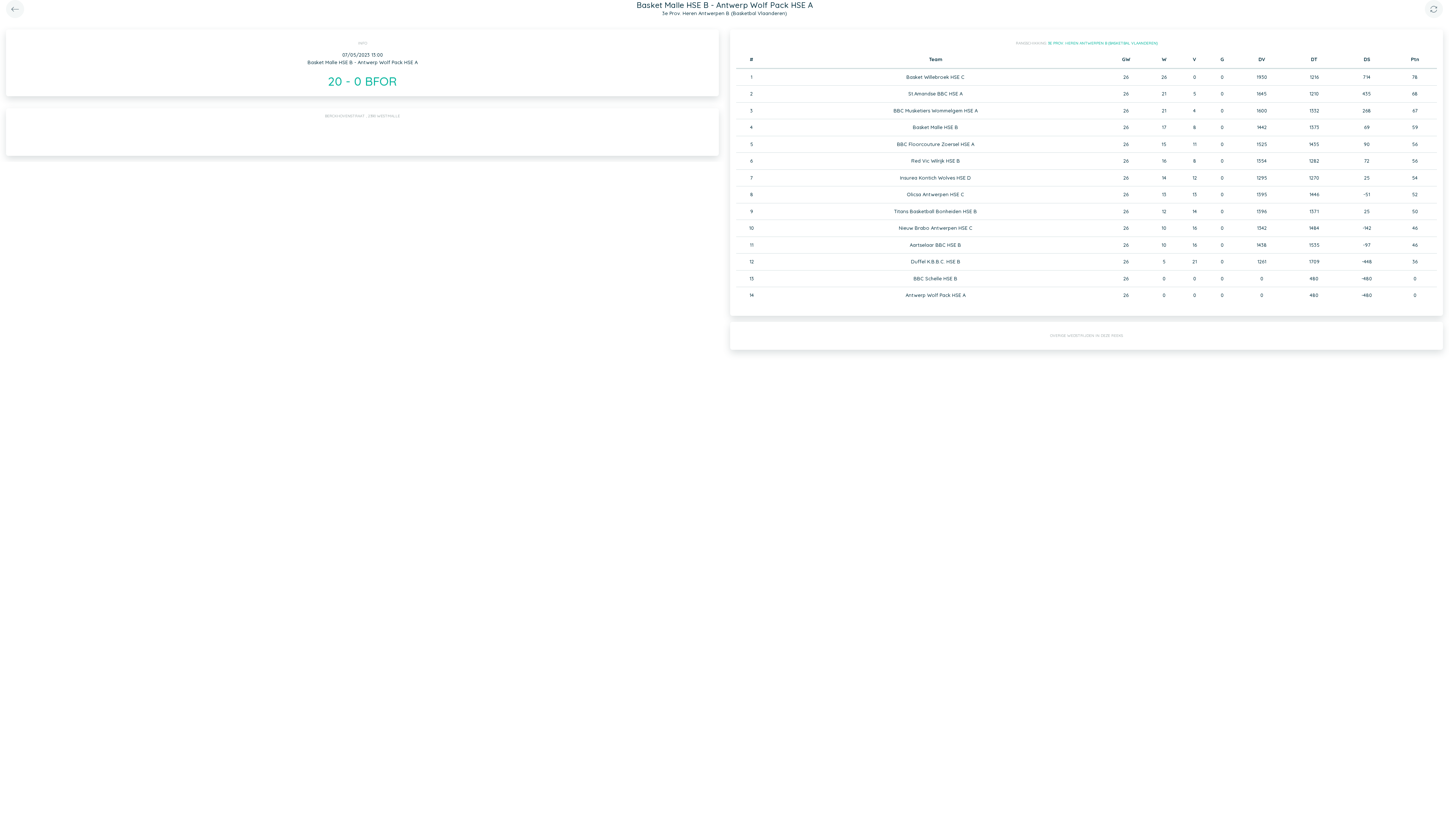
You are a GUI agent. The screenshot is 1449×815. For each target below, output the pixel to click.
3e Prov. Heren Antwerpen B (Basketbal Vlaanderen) (1103, 43)
